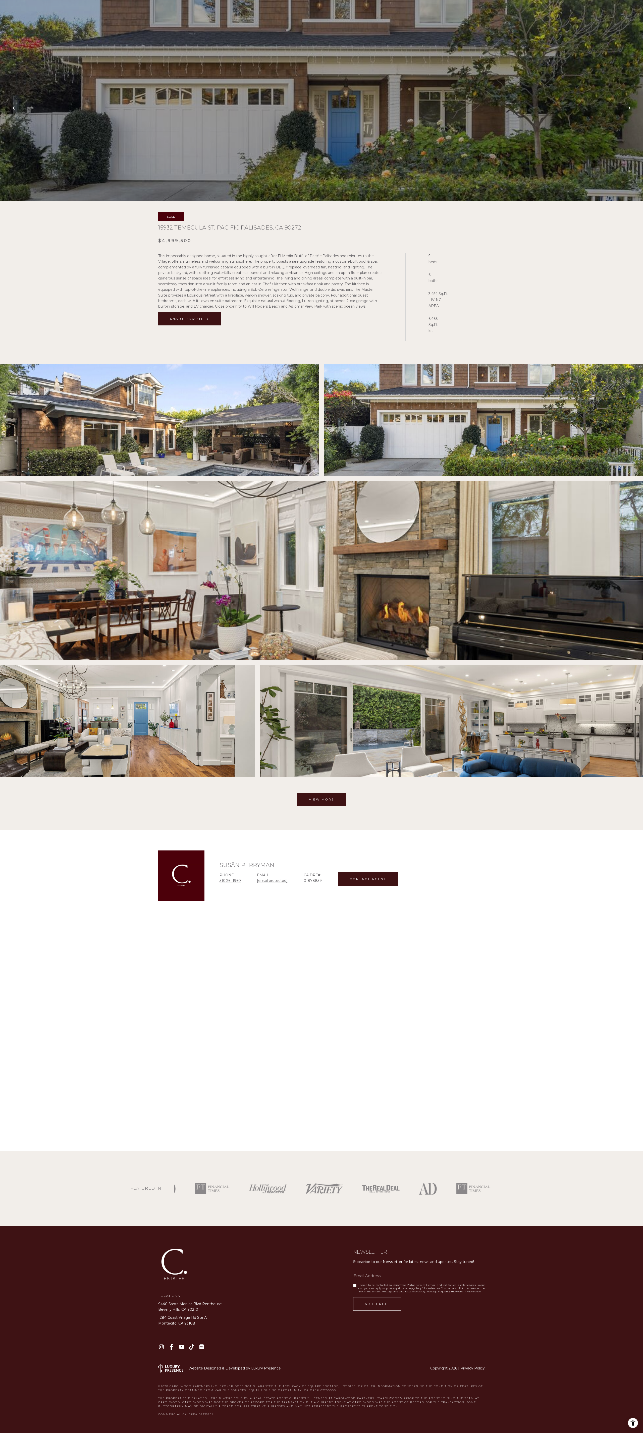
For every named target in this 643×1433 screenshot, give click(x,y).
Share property (189, 318)
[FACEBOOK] (171, 1347)
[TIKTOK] (191, 1347)
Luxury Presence (266, 1368)
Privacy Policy (472, 1291)
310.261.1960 (230, 880)
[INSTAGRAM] (161, 1347)
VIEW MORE (321, 799)
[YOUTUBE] (181, 1347)
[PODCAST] (201, 1347)
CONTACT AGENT (368, 879)
